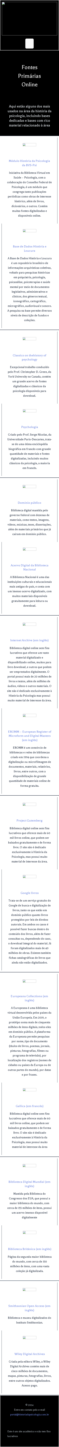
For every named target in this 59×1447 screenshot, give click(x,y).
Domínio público (29, 503)
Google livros (30, 893)
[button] (29, 44)
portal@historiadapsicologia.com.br (29, 1414)
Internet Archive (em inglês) (29, 640)
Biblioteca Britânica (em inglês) (29, 1249)
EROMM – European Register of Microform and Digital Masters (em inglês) (29, 736)
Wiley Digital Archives (29, 1354)
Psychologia (29, 427)
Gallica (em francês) (29, 1106)
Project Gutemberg (29, 820)
